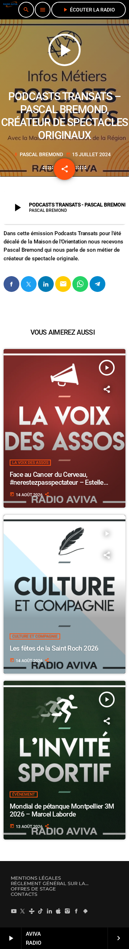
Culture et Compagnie (35, 636)
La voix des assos (30, 462)
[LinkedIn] (49, 911)
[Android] (85, 911)
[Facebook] (76, 911)
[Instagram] (67, 911)
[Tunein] (31, 911)
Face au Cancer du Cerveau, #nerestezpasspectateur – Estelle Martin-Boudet (57, 482)
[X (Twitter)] (22, 911)
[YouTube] (13, 911)
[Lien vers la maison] (10, 9)
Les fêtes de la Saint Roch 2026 (54, 648)
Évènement (23, 794)
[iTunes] (58, 911)
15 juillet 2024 (88, 154)
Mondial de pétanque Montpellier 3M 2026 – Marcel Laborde (62, 810)
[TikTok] (40, 911)
